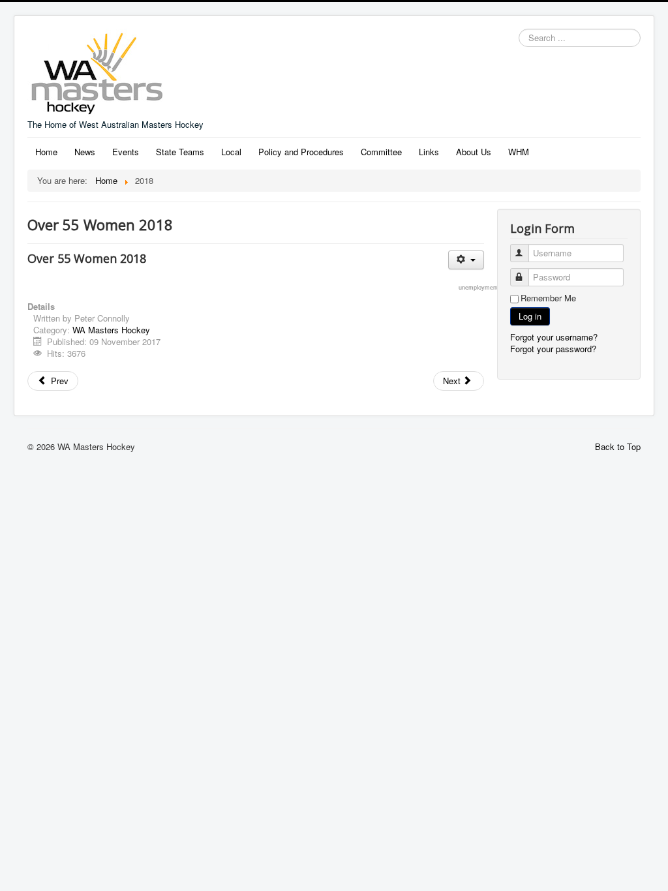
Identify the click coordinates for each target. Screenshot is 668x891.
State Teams (180, 151)
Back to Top (618, 446)
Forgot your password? (553, 348)
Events (125, 151)
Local (231, 151)
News (84, 151)
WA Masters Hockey (111, 330)
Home (46, 151)
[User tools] (466, 259)
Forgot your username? (554, 337)
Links (429, 151)
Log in (530, 316)
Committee (381, 151)
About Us (473, 151)
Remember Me (548, 298)
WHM (518, 151)
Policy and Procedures (301, 151)
